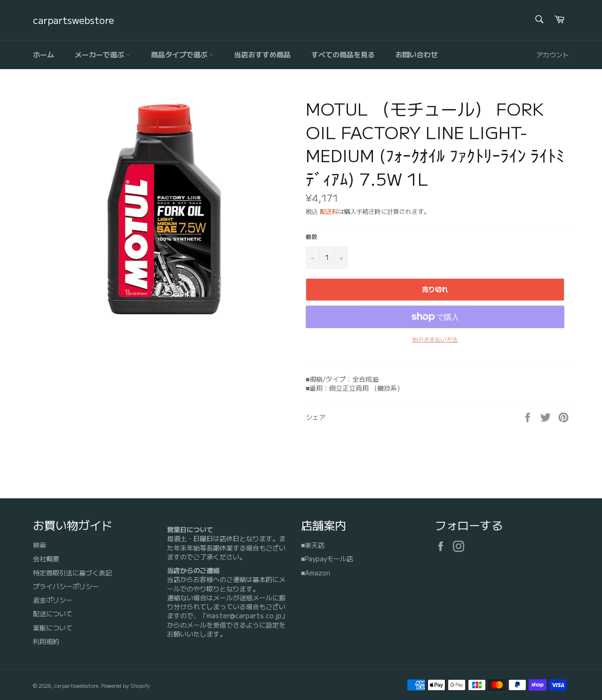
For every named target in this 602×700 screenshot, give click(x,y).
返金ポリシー (52, 600)
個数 (311, 236)
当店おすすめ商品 (262, 54)
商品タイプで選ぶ (180, 54)
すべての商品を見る (343, 54)
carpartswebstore (73, 20)
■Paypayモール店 (327, 558)
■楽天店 (313, 545)
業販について (52, 627)
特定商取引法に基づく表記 (72, 572)
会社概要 (46, 558)
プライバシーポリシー (66, 586)
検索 (39, 545)
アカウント (552, 54)
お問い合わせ (417, 54)
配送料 (329, 211)
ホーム (43, 54)
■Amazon (315, 572)
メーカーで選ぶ (100, 54)
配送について (52, 613)
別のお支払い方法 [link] (435, 339)
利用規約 (46, 641)
